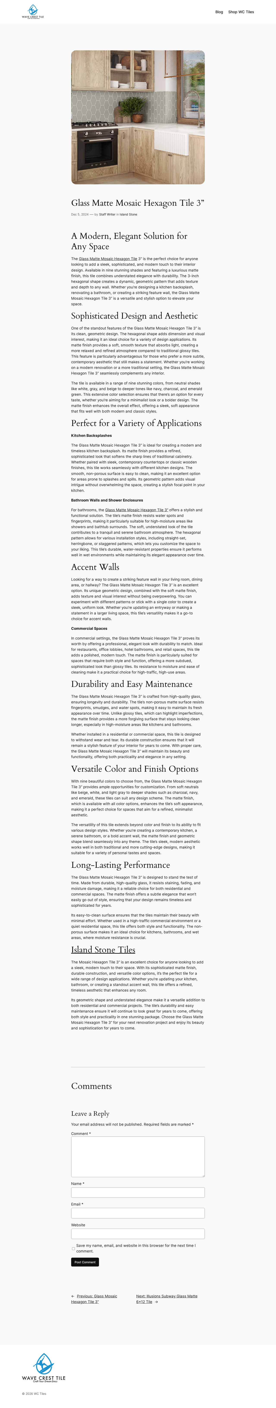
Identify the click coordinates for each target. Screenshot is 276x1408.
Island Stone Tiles (103, 950)
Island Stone (128, 214)
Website (78, 1225)
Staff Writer (107, 214)
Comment (81, 1134)
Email (77, 1204)
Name (78, 1183)
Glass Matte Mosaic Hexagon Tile (108, 259)
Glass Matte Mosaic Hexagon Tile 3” (136, 510)
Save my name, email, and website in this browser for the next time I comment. (136, 1248)
